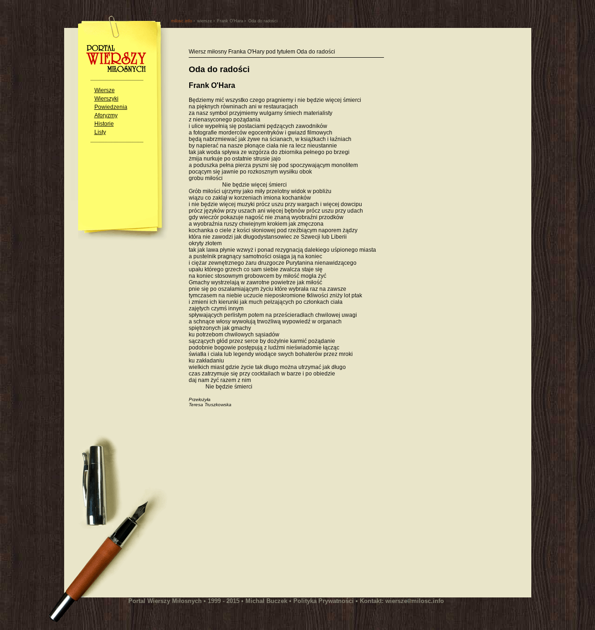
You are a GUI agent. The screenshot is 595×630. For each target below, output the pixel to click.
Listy (100, 132)
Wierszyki (106, 98)
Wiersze (104, 90)
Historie (104, 124)
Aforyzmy (106, 115)
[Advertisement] (267, 507)
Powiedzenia (110, 107)
